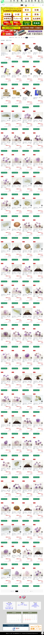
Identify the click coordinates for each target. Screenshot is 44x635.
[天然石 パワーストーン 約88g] (27, 246)
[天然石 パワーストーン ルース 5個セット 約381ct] (6, 137)
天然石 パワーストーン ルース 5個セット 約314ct (38, 231)
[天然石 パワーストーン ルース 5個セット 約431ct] (6, 464)
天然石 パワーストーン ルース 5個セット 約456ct (38, 513)
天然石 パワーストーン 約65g (37, 556)
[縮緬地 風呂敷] (6, 71)
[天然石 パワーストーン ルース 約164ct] (6, 311)
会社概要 (39, 2)
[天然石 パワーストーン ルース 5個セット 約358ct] (38, 137)
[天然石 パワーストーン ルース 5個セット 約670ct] (6, 507)
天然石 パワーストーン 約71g (26, 513)
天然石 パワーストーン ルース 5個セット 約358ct (38, 144)
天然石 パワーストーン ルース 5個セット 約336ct (16, 339)
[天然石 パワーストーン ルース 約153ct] (6, 551)
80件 (24, 37)
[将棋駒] (6, 93)
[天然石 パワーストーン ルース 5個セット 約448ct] (17, 398)
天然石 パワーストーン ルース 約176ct (38, 426)
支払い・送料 (22, 2)
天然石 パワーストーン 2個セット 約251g (16, 557)
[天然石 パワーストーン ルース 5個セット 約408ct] (6, 181)
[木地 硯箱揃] (27, 93)
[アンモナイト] (17, 93)
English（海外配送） (9, 603)
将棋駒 (2, 98)
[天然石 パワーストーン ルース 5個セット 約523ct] (17, 290)
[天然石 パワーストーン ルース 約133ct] (27, 355)
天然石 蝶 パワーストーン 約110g (37, 383)
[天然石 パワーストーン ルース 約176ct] (38, 420)
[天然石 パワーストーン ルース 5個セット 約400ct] (27, 551)
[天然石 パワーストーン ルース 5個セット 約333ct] (6, 268)
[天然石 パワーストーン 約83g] (17, 507)
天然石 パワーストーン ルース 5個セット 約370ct (27, 339)
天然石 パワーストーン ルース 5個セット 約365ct (38, 339)
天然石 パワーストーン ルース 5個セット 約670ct (6, 513)
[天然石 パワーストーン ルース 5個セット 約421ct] (27, 420)
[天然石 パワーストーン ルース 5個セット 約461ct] (27, 116)
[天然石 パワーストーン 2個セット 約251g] (17, 551)
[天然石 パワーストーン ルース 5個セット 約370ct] (27, 333)
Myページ (26, 2)
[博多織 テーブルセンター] (17, 48)
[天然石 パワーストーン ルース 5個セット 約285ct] (38, 573)
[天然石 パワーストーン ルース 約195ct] (17, 573)
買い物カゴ (17, 2)
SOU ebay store (9, 604)
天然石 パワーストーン (4, 121)
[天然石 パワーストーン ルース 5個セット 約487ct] (38, 311)
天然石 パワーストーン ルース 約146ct (16, 383)
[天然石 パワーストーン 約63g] (17, 246)
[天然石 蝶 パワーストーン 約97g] (6, 420)
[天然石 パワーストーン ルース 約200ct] (17, 159)
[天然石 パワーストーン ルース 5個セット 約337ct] (27, 159)
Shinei (23, 603)
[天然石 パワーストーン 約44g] (27, 137)
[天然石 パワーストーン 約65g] (38, 551)
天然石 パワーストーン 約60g (26, 469)
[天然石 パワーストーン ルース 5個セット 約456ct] (38, 507)
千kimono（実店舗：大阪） (9, 607)
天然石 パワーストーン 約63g (5, 491)
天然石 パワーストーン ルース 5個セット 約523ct (16, 296)
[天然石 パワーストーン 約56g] (38, 116)
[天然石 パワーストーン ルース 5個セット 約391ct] (27, 224)
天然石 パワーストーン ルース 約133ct (27, 361)
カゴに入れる (4, 62)
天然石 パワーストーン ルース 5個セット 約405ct (6, 165)
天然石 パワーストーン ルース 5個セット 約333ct (6, 274)
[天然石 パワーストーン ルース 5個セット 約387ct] (38, 442)
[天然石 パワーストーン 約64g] (17, 181)
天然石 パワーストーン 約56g (37, 121)
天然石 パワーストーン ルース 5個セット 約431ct (6, 470)
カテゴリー (3, 5)
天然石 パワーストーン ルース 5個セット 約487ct (38, 318)
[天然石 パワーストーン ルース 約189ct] (38, 159)
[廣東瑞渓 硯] (38, 93)
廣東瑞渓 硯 (35, 98)
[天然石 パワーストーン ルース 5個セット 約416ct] (6, 355)
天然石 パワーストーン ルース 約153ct (6, 557)
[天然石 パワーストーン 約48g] (17, 268)
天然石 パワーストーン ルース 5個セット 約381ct (6, 144)
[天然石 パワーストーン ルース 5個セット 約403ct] (38, 355)
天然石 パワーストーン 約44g (26, 143)
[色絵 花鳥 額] (27, 71)
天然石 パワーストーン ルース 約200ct (16, 165)
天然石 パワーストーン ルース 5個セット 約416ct (6, 361)
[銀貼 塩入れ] (6, 48)
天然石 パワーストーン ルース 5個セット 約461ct (27, 122)
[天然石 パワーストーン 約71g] (27, 507)
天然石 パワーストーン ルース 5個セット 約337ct (27, 165)
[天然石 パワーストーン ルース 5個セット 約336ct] (17, 333)
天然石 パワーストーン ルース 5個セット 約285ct (38, 579)
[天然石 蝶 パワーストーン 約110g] (38, 377)
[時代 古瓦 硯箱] (38, 71)
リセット (30, 5)
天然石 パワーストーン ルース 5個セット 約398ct (6, 383)
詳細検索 (26, 5)
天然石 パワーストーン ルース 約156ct (6, 448)
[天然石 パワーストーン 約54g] (38, 268)
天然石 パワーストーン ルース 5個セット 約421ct (27, 426)
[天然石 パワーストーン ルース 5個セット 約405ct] (6, 159)
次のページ (31, 591)
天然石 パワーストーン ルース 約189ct (38, 165)
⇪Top (42, 633)
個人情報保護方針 (35, 605)
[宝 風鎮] (27, 48)
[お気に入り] (43, 5)
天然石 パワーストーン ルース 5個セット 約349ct (16, 492)
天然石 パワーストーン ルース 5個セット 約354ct (6, 209)
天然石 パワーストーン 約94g (16, 230)
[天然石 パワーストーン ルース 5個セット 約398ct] (6, 377)
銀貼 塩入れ (3, 55)
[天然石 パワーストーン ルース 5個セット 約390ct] (38, 529)
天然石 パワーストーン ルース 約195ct (16, 579)
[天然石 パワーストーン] (6, 116)
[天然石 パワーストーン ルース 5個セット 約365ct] (38, 333)
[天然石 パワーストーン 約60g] (27, 464)
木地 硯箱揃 (24, 99)
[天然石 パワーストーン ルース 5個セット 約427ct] (17, 137)
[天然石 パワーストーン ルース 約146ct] (17, 377)
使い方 (14, 2)
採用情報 (35, 604)
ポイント (35, 2)
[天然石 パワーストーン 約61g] (38, 181)
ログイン (11, 2)
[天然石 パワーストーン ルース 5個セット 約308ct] (6, 398)
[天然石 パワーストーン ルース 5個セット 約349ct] (17, 485)
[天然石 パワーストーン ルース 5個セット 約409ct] (27, 442)
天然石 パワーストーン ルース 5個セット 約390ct (38, 535)
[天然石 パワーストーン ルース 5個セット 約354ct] (6, 203)
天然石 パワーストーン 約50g (26, 317)
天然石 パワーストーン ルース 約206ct (27, 492)
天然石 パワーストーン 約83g (16, 513)
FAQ (29, 2)
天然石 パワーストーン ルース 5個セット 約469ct (38, 296)
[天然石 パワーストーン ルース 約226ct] (27, 573)
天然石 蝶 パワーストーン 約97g (5, 426)
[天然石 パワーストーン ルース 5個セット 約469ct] (38, 290)
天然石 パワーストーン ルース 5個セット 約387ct (38, 448)
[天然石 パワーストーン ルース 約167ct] (6, 333)
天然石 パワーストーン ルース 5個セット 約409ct (27, 448)
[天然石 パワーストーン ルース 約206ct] (27, 485)
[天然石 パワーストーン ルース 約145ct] (17, 442)
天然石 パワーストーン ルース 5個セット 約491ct (38, 492)
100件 (26, 37)
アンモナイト (13, 98)
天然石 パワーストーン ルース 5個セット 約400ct (27, 557)
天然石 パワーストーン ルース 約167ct (6, 339)
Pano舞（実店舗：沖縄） (9, 608)
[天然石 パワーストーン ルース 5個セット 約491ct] (38, 485)
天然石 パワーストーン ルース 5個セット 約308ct (6, 405)
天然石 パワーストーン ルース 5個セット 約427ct (16, 144)
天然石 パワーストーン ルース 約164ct (6, 318)
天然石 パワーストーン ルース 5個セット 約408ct (6, 187)
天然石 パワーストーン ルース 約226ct (27, 579)
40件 (19, 37)
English (42, 2)
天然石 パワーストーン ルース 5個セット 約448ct (16, 405)
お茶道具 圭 (23, 604)
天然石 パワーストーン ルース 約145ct (16, 448)
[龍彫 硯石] (38, 48)
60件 (21, 37)
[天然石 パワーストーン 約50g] (27, 311)
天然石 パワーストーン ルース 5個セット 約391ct (27, 231)
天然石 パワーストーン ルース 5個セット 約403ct (38, 361)
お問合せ (32, 2)
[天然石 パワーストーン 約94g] (17, 224)
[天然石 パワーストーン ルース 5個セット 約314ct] (38, 224)
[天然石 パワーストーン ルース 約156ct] (6, 442)
